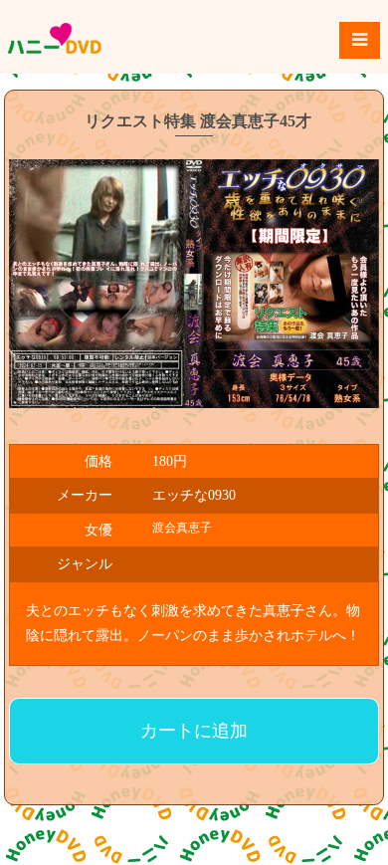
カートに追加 (194, 731)
